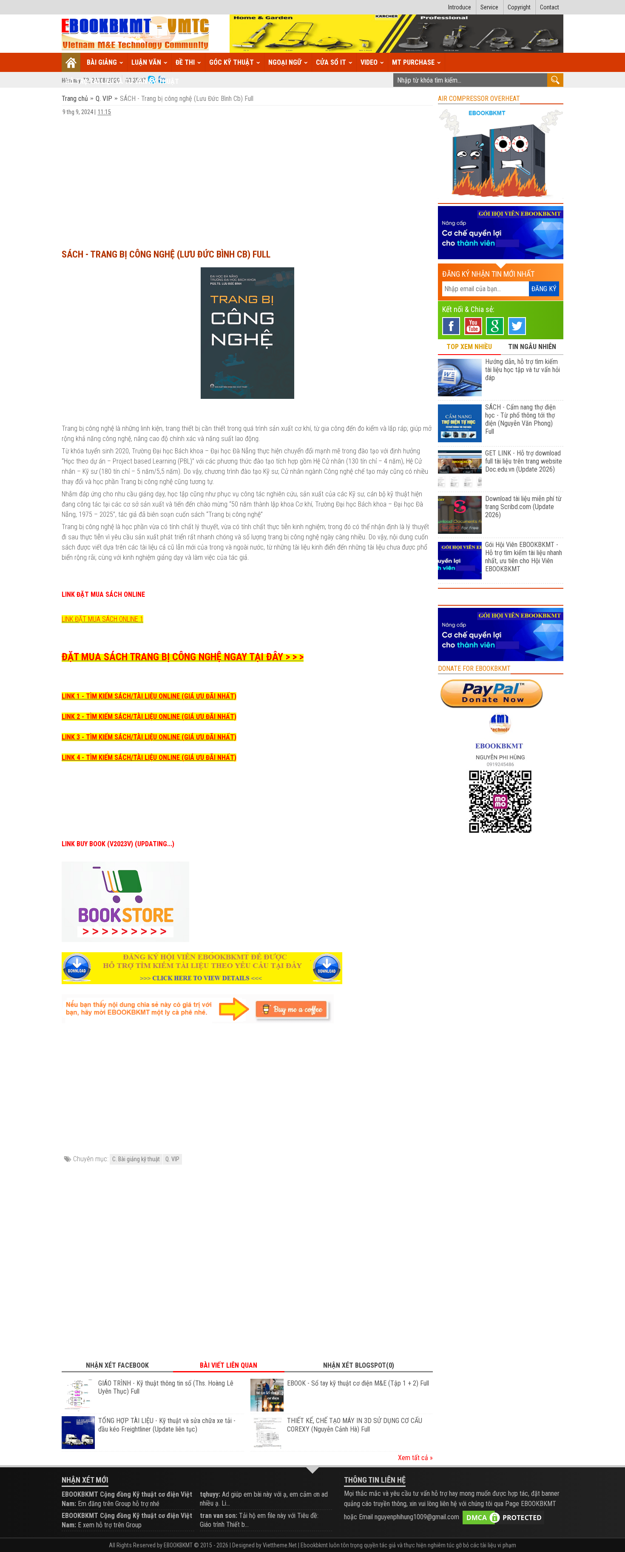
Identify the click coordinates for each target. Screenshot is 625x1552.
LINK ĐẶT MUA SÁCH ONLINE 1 (102, 619)
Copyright (519, 7)
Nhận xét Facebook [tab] (117, 1365)
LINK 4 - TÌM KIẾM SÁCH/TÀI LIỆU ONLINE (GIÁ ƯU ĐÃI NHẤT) (149, 757)
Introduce (459, 7)
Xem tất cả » (415, 1458)
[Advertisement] (247, 178)
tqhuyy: (210, 1494)
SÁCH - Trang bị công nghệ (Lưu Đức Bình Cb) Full (166, 254)
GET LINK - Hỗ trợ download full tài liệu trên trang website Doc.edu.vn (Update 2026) (523, 461)
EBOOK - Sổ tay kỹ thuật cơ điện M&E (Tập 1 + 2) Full (358, 1383)
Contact (549, 7)
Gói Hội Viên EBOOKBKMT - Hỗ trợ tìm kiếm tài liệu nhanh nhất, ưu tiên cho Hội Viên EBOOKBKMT (523, 557)
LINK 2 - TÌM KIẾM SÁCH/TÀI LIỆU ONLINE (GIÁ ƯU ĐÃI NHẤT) (149, 717)
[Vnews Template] (136, 34)
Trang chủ (76, 98)
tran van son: (218, 1516)
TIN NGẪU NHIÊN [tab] (532, 347)
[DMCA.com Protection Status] (503, 1517)
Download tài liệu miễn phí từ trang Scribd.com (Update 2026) (523, 507)
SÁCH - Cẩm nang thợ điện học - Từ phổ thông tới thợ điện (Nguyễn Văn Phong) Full (520, 419)
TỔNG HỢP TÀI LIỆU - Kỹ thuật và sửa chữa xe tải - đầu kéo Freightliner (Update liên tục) (167, 1425)
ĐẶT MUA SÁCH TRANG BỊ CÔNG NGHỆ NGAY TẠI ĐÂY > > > (183, 657)
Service (489, 7)
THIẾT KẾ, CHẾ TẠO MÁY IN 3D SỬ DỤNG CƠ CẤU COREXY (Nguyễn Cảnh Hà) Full (354, 1425)
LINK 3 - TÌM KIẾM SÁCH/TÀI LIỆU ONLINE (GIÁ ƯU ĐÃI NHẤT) (149, 737)
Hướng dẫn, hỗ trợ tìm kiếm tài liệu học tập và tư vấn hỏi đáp (522, 370)
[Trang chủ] (71, 62)
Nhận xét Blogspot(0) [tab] (358, 1365)
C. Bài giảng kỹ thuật (136, 1159)
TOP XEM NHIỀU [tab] (469, 347)
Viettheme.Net (280, 1545)
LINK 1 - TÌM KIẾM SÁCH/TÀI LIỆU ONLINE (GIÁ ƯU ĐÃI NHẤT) (149, 696)
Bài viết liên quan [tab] (228, 1365)
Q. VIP (104, 98)
